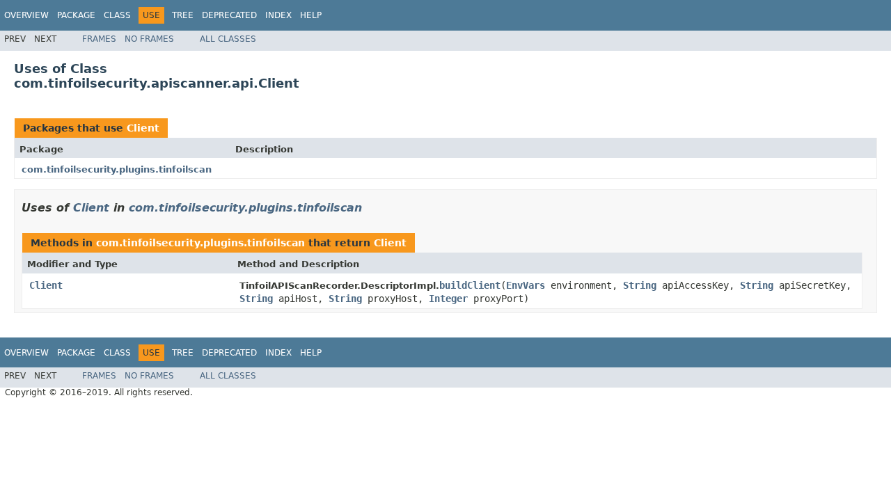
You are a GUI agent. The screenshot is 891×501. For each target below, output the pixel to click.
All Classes (228, 39)
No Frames (149, 39)
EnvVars (525, 285)
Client (143, 128)
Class (117, 15)
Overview (26, 15)
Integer (448, 298)
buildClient (469, 285)
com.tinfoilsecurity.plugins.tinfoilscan (117, 169)
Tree (183, 15)
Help (311, 15)
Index (278, 15)
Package (76, 15)
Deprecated (229, 15)
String (639, 285)
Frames (99, 39)
